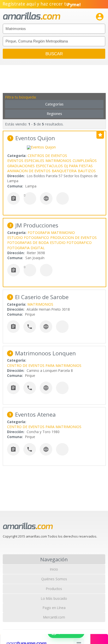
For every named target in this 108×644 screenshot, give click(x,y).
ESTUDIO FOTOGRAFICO (28, 237)
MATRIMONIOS (58, 160)
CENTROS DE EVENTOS (47, 155)
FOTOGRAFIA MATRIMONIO (51, 232)
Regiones (54, 113)
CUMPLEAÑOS (85, 160)
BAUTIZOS (87, 170)
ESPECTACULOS (49, 165)
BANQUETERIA (64, 170)
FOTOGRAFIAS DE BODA (28, 242)
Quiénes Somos (54, 579)
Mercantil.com (54, 617)
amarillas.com (32, 16)
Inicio (54, 569)
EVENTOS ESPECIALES (25, 160)
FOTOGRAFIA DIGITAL (26, 247)
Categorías (54, 104)
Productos (54, 588)
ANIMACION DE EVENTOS (28, 170)
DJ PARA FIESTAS (78, 165)
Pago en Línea (54, 607)
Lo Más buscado (54, 598)
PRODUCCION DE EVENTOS (73, 237)
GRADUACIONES (21, 165)
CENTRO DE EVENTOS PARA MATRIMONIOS (44, 365)
